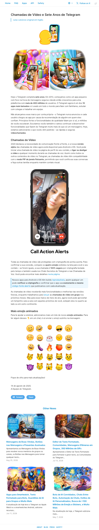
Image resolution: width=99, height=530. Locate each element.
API (32, 3)
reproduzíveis (58, 280)
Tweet (31, 397)
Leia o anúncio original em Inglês (28, 20)
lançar (46, 295)
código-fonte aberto (21, 286)
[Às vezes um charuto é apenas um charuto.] (49, 347)
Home (7, 3)
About (39, 527)
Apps (24, 3)
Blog (46, 527)
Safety (41, 3)
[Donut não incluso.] (49, 211)
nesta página (54, 274)
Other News (49, 408)
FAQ (16, 3)
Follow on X (84, 3)
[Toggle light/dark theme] (95, 3)
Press (52, 527)
